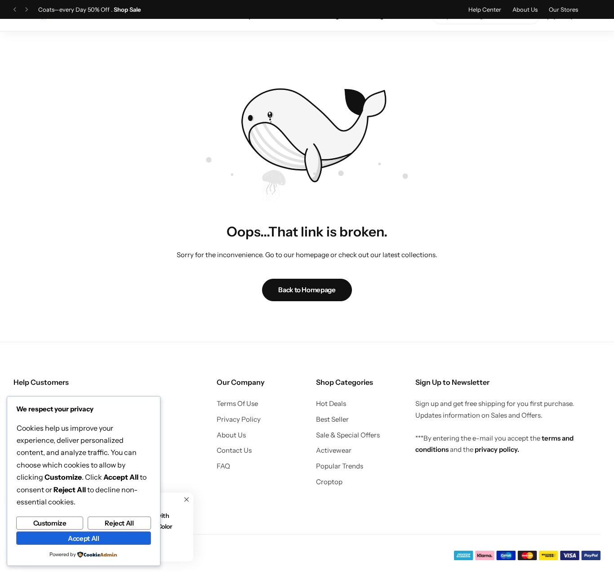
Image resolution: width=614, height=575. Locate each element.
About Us (525, 9)
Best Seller (332, 419)
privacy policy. (497, 449)
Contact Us (234, 450)
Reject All (119, 523)
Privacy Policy (239, 419)
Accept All (83, 538)
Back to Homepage (306, 289)
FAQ (223, 466)
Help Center (484, 9)
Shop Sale (127, 10)
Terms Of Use (237, 404)
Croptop (329, 482)
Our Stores (563, 9)
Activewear (333, 450)
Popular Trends (339, 466)
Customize (50, 523)
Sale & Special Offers (348, 435)
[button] (15, 9)
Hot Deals (331, 404)
